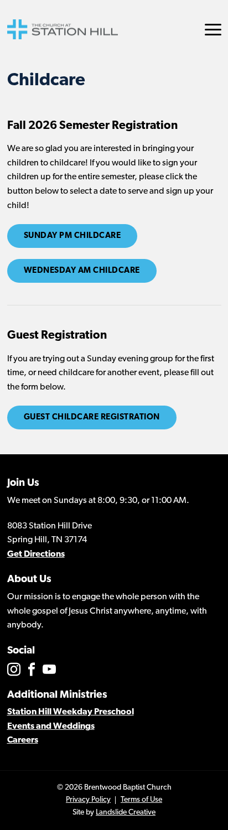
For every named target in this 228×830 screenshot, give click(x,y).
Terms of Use (141, 800)
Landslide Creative (126, 812)
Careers (22, 740)
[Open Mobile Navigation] (213, 29)
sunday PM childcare (72, 236)
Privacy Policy (88, 800)
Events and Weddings (51, 726)
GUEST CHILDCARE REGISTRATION (92, 417)
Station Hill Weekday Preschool (70, 712)
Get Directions (36, 554)
